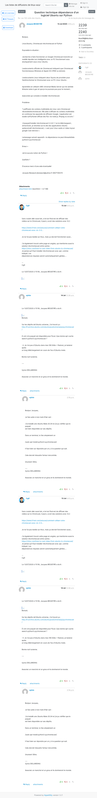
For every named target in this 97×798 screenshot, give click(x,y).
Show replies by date (67, 202)
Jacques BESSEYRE (34, 24)
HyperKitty (48, 795)
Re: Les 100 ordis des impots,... (30, 18)
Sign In (85, 3)
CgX (28, 206)
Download (9, 28)
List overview (9, 13)
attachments (35, 391)
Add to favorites (87, 52)
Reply (24, 195)
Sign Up (85, 7)
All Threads (8, 19)
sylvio (28, 295)
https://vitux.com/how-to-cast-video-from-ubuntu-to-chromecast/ (47, 248)
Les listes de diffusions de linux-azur (22, 5)
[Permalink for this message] (73, 193)
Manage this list (73, 5)
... (23, 278)
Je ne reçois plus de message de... (81, 18)
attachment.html (25, 189)
